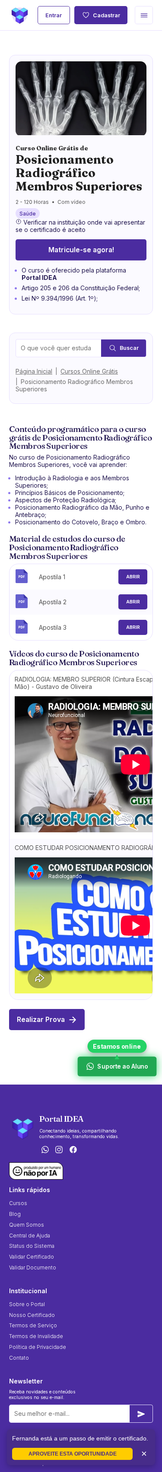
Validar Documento (32, 1267)
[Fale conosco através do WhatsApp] (45, 1150)
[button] (144, 15)
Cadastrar (106, 15)
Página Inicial (34, 371)
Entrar (53, 15)
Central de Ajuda (29, 1235)
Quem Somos (26, 1224)
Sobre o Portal (27, 1304)
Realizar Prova (41, 1019)
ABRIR (133, 577)
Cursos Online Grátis (89, 371)
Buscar (129, 348)
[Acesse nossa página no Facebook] (73, 1150)
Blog (15, 1214)
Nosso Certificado (32, 1315)
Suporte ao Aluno (121, 1066)
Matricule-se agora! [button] (81, 250)
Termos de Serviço (33, 1325)
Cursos (18, 1203)
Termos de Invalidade (36, 1336)
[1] (141, 1414)
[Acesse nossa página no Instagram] (59, 1150)
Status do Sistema (31, 1246)
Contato (19, 1358)
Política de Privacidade (37, 1347)
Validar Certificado (31, 1256)
